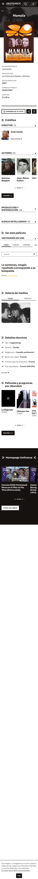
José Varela (7, 69)
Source (4, 275)
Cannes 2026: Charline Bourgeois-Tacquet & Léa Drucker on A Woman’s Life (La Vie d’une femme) (15, 489)
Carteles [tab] (28, 298)
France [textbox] (6, 254)
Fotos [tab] (10, 298)
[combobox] (19, 254)
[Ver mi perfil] (33, 4)
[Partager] (28, 111)
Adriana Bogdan (6, 179)
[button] (27, 306)
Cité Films (26, 76)
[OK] (19, 876)
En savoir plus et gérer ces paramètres (16, 870)
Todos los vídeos (10, 508)
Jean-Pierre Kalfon (23, 179)
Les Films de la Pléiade (11, 76)
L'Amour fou (23, 411)
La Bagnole (7, 410)
